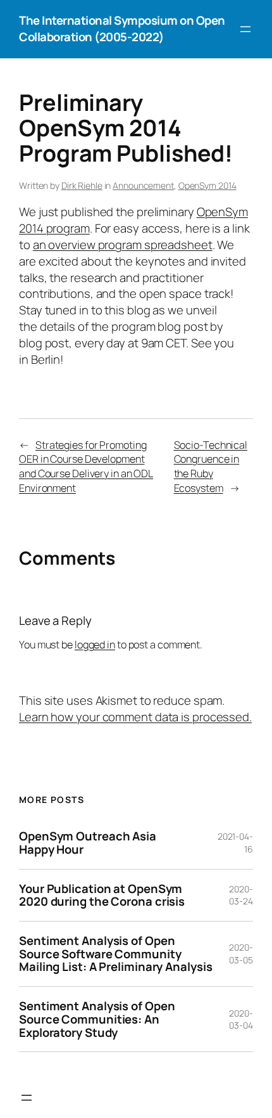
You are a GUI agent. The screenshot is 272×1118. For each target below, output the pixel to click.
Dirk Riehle (81, 185)
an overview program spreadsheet (123, 244)
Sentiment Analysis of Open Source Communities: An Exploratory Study (97, 1019)
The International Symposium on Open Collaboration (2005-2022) (122, 28)
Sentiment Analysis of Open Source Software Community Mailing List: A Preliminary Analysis (115, 953)
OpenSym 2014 (207, 185)
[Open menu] (245, 29)
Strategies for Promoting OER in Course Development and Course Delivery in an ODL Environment (86, 466)
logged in (95, 645)
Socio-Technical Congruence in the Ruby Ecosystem (211, 466)
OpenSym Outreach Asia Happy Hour (87, 843)
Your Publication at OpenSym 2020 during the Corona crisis (102, 895)
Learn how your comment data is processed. (135, 717)
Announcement (143, 185)
